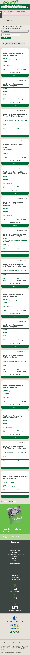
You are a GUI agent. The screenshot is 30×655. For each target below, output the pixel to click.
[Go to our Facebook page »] (11, 632)
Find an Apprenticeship (15, 579)
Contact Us (15, 572)
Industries (15, 544)
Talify (15, 560)
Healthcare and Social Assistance (10, 486)
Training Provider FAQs (15, 550)
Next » (10, 501)
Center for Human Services (8, 482)
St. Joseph (5, 431)
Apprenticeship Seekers (6, 5)
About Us (15, 565)
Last (14, 501)
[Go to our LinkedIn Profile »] (18, 632)
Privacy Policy (18, 636)
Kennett (4, 310)
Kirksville (5, 490)
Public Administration (7, 65)
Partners (15, 568)
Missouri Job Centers (15, 558)
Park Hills (5, 219)
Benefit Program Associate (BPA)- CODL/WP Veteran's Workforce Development (13, 203)
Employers (13, 5)
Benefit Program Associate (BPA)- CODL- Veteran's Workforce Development (15, 265)
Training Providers (19, 5)
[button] (28, 2)
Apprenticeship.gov (15, 556)
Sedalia (4, 340)
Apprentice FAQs (15, 546)
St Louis (4, 99)
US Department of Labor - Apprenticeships (15, 554)
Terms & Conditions (12, 636)
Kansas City (5, 401)
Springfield (5, 249)
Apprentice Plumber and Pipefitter (13, 145)
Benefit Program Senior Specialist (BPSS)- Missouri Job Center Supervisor (15, 173)
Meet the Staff (15, 570)
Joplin (4, 69)
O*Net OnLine (15, 552)
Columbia (5, 157)
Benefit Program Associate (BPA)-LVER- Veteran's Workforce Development (15, 115)
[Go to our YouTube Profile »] (16, 632)
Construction (5, 153)
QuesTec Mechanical (7, 149)
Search (6, 38)
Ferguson (5, 371)
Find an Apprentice (15, 577)
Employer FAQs (15, 548)
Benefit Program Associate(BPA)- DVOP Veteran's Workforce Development (15, 235)
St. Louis (4, 130)
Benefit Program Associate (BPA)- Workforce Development (13, 54)
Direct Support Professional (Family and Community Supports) (15, 477)
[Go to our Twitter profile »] (14, 632)
